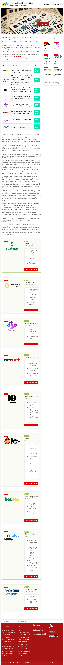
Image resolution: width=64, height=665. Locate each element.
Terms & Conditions (57, 663)
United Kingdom (18, 56)
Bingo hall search (56, 4)
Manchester (18, 209)
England (15, 621)
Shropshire (21, 621)
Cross (32, 246)
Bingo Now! (36, 70)
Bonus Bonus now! (31, 269)
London (11, 209)
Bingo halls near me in (7, 621)
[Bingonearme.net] (18, 4)
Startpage (46, 4)
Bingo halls (7, 37)
